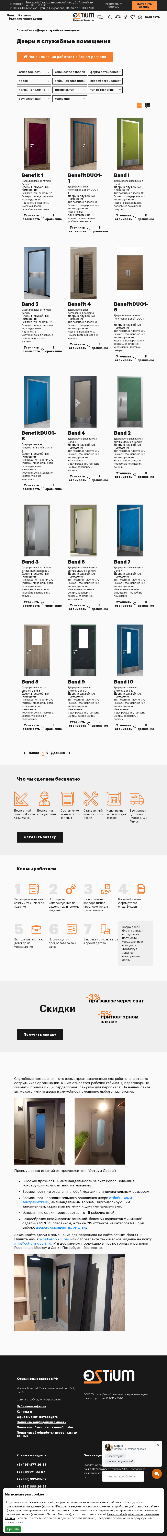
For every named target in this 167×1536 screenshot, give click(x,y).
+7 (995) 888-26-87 (31, 1486)
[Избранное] (132, 17)
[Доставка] (100, 17)
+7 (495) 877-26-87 (31, 1464)
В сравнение (53, 217)
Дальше (58, 753)
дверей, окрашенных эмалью (61, 1227)
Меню (11, 15)
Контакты (152, 17)
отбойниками (120, 1198)
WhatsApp (48, 1239)
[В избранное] (42, 217)
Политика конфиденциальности (41, 1422)
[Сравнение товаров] (118, 17)
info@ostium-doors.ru (114, 5)
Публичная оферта (31, 1406)
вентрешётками (35, 1202)
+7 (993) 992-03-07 (32, 1479)
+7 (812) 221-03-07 (31, 1472)
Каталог (24, 15)
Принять (13, 1529)
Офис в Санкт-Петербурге (37, 1416)
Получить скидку (40, 1034)
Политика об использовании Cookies (45, 1427)
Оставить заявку (144, 5)
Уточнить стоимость (31, 217)
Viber (64, 1239)
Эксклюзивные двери (25, 18)
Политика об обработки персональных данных (47, 1434)
